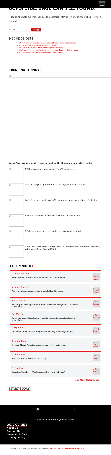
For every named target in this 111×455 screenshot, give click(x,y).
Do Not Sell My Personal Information (67, 448)
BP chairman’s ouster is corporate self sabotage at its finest (53, 231)
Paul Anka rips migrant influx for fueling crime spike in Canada (43, 48)
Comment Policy (17, 434)
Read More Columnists (86, 379)
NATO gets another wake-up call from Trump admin (39, 45)
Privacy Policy (16, 437)
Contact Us (14, 431)
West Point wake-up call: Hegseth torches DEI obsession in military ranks (47, 43)
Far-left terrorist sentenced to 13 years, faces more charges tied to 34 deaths (48, 50)
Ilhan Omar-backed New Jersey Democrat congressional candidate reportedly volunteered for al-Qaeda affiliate (62, 247)
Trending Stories (24, 69)
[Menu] (102, 4)
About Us (12, 427)
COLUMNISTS (20, 265)
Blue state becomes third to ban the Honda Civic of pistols (41, 52)
